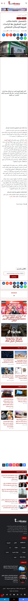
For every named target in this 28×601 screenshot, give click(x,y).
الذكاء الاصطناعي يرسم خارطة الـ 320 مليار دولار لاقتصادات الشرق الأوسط (7, 361)
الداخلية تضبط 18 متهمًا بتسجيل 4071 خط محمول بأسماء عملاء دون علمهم (21, 421)
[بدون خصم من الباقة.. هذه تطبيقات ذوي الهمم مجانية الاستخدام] (7, 370)
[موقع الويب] (14, 296)
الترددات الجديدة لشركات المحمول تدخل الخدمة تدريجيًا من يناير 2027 (22, 400)
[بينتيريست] (10, 34)
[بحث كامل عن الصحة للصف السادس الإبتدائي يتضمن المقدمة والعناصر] (23, 507)
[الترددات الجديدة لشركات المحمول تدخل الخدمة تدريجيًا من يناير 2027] (21, 393)
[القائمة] (26, 3)
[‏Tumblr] (14, 34)
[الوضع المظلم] (4, 3)
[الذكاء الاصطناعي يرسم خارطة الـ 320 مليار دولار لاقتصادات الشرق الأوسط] (7, 354)
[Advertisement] (14, 73)
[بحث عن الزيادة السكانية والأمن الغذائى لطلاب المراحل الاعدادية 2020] (23, 501)
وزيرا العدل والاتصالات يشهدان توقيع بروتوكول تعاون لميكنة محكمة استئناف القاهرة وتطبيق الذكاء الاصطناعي (8, 403)
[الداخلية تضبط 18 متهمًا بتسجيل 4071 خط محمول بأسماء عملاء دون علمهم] (21, 414)
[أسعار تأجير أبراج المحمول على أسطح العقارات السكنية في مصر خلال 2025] (23, 493)
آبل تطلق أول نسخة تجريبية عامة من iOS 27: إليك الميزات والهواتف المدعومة (21, 377)
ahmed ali (23, 30)
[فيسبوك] (25, 34)
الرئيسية (24, 15)
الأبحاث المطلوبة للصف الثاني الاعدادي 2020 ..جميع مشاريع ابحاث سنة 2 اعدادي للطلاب (9, 477)
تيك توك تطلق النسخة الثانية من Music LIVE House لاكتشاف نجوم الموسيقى (21, 362)
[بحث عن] (2, 3)
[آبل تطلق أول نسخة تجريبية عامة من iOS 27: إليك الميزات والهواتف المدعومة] (21, 370)
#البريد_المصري (21, 269)
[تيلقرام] (21, 38)
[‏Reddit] (7, 34)
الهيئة (23, 130)
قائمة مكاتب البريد (13, 196)
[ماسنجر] (3, 34)
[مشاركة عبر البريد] (18, 38)
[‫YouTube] (14, 464)
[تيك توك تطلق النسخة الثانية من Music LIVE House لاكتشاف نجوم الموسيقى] (21, 355)
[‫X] (21, 34)
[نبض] (3, 465)
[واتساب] (25, 38)
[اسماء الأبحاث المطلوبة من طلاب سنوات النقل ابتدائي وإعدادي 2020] (23, 485)
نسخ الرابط (14, 276)
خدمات (18, 18)
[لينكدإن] (18, 34)
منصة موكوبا (12, 590)
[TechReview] (14, 3)
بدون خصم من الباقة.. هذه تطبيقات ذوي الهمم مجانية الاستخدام (7, 377)
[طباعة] (14, 286)
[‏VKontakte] (3, 283)
